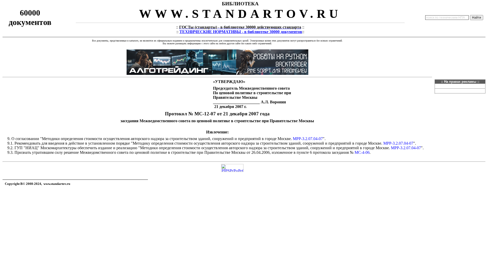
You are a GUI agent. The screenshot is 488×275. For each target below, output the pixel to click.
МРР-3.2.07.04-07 (308, 138)
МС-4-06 (362, 152)
